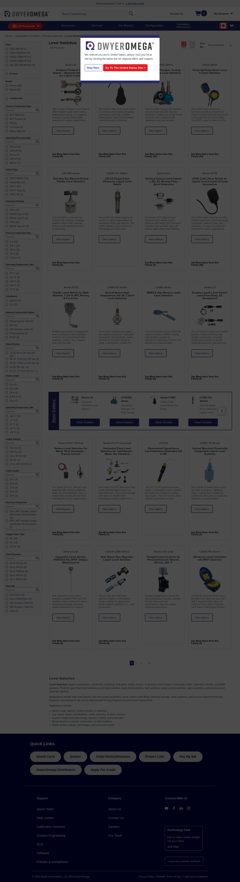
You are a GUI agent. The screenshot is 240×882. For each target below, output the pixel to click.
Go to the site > (125, 67)
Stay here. (93, 67)
